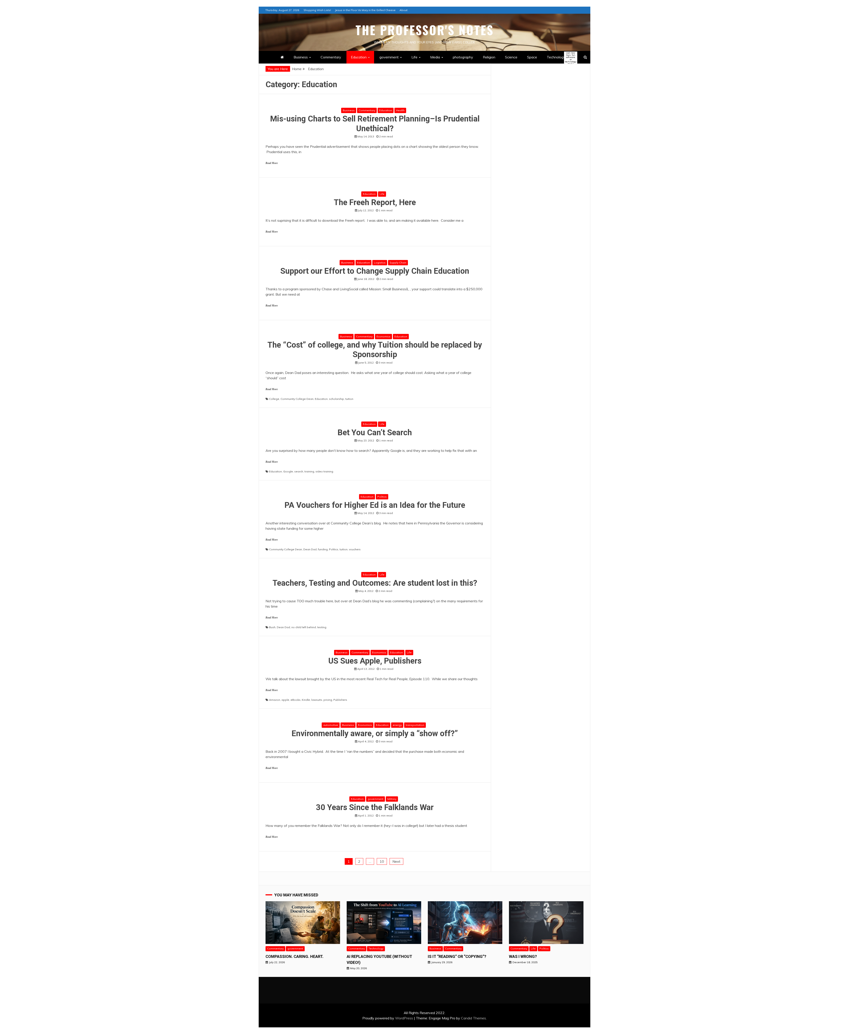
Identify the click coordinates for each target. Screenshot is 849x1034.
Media (435, 57)
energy (397, 725)
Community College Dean (297, 399)
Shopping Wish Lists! (317, 10)
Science (511, 57)
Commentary (331, 57)
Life (414, 57)
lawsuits (316, 699)
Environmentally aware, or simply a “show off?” (375, 733)
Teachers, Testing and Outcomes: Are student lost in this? (375, 583)
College (274, 399)
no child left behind (303, 627)
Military (391, 799)
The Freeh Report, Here (375, 202)
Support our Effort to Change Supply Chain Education (374, 271)
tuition (349, 399)
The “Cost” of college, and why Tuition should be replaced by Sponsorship (375, 349)
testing (321, 627)
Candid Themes (473, 1018)
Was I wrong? (523, 956)
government (389, 57)
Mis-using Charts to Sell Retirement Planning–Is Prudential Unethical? (375, 123)
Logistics (380, 262)
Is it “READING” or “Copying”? (457, 956)
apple (285, 699)
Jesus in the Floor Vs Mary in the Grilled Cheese (365, 10)
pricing (327, 699)
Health (400, 110)
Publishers (340, 699)
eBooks (295, 699)
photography (463, 57)
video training (324, 471)
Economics (383, 336)
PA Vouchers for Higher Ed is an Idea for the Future (375, 505)
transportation (415, 725)
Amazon (274, 699)
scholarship (336, 399)
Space (532, 57)
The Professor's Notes (425, 30)
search (298, 471)
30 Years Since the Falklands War (375, 807)
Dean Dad (310, 549)
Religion (489, 57)
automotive (330, 725)
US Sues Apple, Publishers (374, 661)
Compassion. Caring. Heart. (294, 956)
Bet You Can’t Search (375, 432)
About (403, 10)
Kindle (306, 699)
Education (359, 57)
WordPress (404, 1018)
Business (301, 57)
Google (288, 471)
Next (396, 861)
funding (323, 549)
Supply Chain (398, 262)
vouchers (355, 549)
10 (382, 861)
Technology (560, 57)
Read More (272, 163)
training (309, 471)
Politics (382, 496)
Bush (272, 627)
